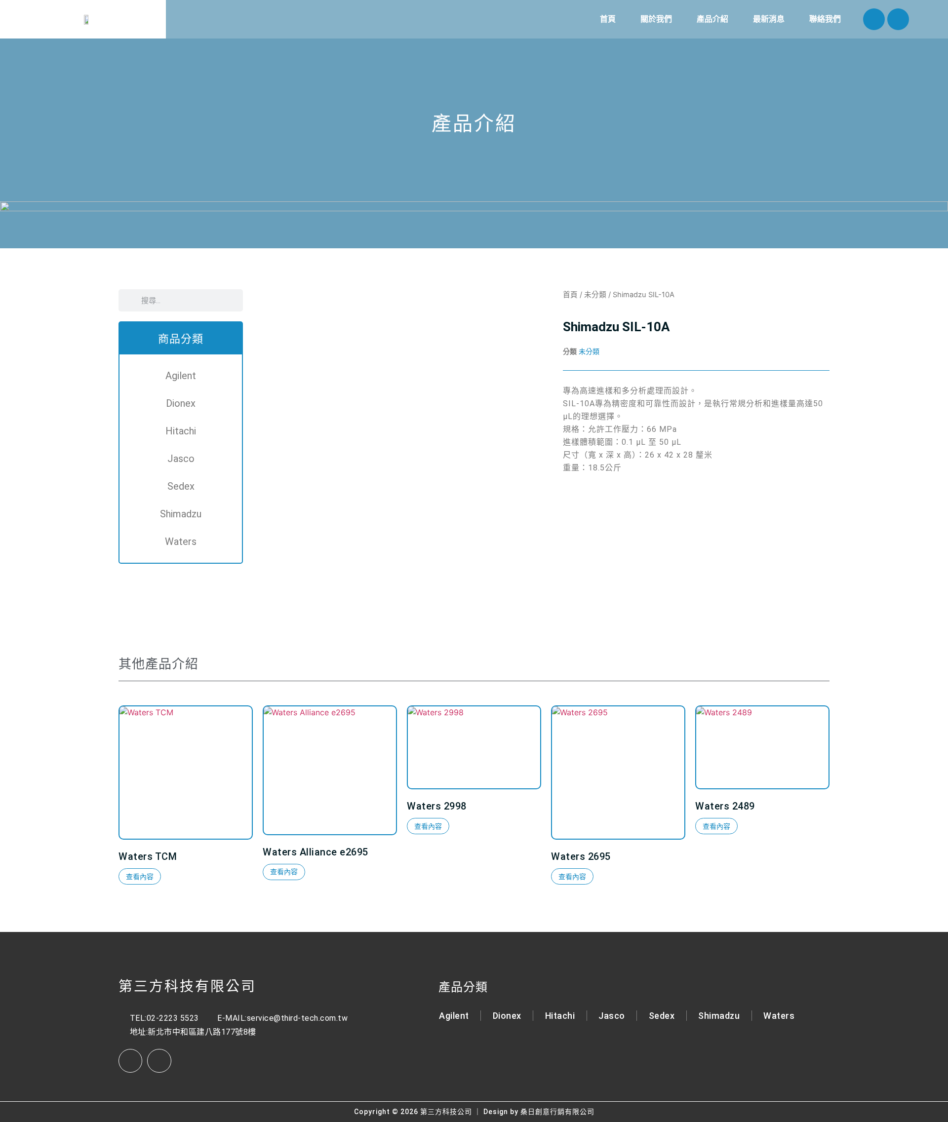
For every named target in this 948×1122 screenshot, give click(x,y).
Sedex (181, 486)
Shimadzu (180, 514)
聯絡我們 (825, 19)
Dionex (181, 403)
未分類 (595, 294)
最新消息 (769, 19)
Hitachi (180, 431)
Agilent (180, 376)
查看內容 (140, 877)
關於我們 (656, 19)
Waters (181, 541)
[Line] (898, 19)
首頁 (608, 19)
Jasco (181, 458)
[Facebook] (874, 19)
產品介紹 (712, 19)
